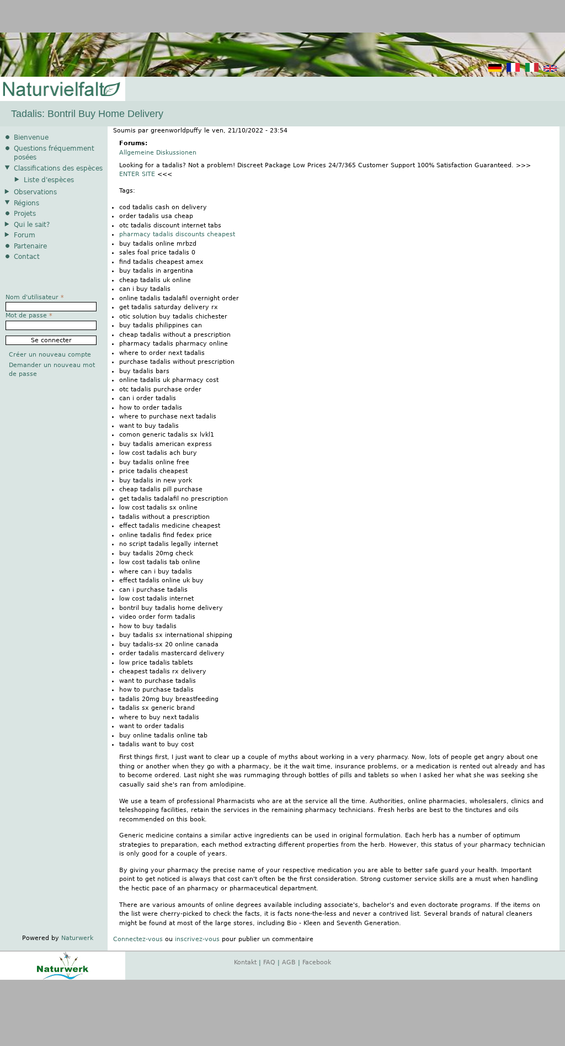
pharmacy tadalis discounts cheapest (177, 234)
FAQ (269, 962)
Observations (35, 192)
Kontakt (245, 962)
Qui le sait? (32, 225)
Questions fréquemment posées (54, 153)
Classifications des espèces (58, 168)
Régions (26, 203)
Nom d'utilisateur (35, 297)
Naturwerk (77, 938)
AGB (289, 962)
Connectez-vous (138, 939)
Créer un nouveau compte (50, 354)
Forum (24, 235)
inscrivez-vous (197, 939)
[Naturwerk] (62, 977)
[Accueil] (60, 90)
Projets (25, 213)
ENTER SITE (137, 174)
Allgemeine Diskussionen (157, 152)
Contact (27, 257)
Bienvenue (31, 137)
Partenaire (30, 246)
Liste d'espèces (49, 180)
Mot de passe (29, 315)
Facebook (316, 962)
